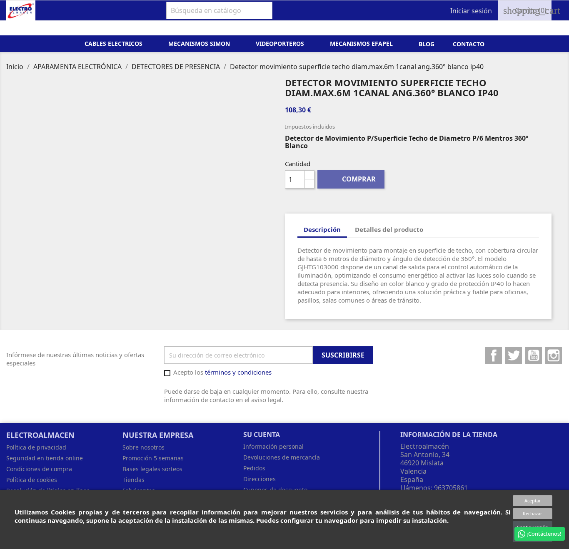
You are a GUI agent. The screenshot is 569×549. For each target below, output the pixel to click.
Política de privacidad (36, 447)
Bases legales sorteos (152, 469)
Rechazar (532, 513)
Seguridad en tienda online (44, 458)
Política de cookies (31, 480)
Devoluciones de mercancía (281, 457)
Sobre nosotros (143, 447)
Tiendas (133, 480)
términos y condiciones (238, 372)
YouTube (533, 355)
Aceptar (532, 500)
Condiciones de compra (39, 469)
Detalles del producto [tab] (389, 229)
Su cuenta (261, 434)
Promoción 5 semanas (153, 458)
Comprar (351, 179)
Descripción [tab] (322, 229)
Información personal (273, 446)
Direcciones (259, 479)
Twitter (513, 355)
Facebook (493, 355)
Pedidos (254, 468)
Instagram (553, 355)
